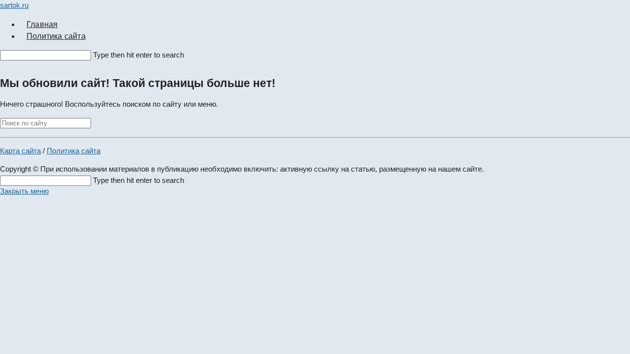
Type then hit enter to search (138, 55)
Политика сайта (73, 151)
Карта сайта (20, 151)
